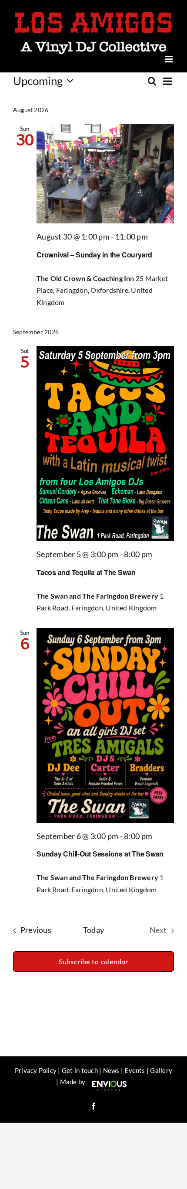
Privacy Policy (36, 1067)
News (111, 1067)
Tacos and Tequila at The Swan (86, 569)
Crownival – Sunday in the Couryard (94, 252)
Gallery (161, 1067)
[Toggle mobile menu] (169, 56)
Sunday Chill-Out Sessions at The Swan (100, 851)
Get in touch (80, 1067)
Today (93, 927)
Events (134, 1067)
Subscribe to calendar (93, 958)
